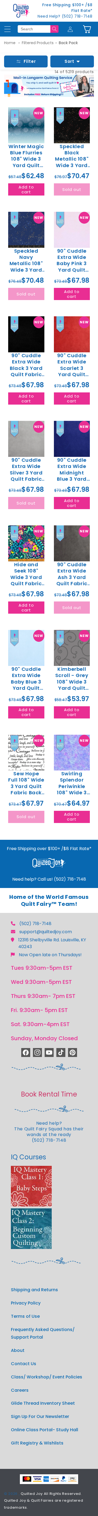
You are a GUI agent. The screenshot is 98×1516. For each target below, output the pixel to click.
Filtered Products (38, 42)
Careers (20, 1390)
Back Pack (68, 42)
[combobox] (34, 29)
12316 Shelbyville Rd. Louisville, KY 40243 (52, 943)
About (17, 1350)
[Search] (54, 29)
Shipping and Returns (34, 1290)
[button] (87, 29)
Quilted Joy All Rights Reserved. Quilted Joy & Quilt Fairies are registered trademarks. (43, 1500)
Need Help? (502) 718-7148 (65, 16)
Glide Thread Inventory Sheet (43, 1403)
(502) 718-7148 (35, 923)
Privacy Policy (26, 1303)
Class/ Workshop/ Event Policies (46, 1377)
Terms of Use (25, 1316)
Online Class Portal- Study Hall (44, 1430)
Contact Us (23, 1364)
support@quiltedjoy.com (45, 932)
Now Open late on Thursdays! (50, 955)
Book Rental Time (49, 1094)
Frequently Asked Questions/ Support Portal (43, 1333)
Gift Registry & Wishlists (37, 1443)
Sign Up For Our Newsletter (40, 1416)
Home (10, 42)
